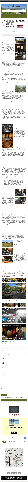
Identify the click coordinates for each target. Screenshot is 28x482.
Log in (22, 477)
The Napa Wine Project (14, 6)
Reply (3, 358)
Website (2, 388)
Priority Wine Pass (16, 414)
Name (2, 381)
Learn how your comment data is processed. (17, 397)
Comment (2, 374)
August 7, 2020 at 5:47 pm (8, 363)
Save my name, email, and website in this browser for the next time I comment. (11, 392)
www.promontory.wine (7, 276)
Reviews (5, 343)
